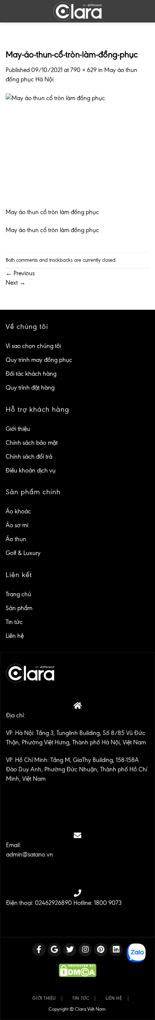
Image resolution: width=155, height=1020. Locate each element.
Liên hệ (15, 635)
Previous (20, 273)
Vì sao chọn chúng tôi (33, 346)
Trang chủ (18, 594)
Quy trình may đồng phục (39, 359)
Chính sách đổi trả (29, 456)
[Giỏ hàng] (143, 11)
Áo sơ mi (17, 525)
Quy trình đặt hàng (30, 387)
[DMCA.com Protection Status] (77, 970)
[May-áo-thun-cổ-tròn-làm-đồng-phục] (77, 149)
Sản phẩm (19, 608)
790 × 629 (83, 70)
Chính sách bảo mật (32, 442)
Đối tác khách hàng (31, 373)
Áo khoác (18, 511)
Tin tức (14, 622)
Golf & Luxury (23, 552)
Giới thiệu (18, 428)
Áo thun (16, 539)
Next (16, 282)
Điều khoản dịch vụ (31, 470)
